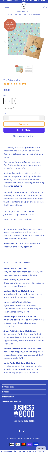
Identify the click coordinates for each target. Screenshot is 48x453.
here (29, 219)
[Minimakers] (24, 7)
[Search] (40, 7)
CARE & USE (18, 262)
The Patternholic (11, 80)
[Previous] (5, 42)
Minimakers (18, 438)
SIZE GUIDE (7, 262)
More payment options (24, 136)
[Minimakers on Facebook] (19, 431)
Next (29, 11)
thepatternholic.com (24, 214)
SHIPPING (27, 262)
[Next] (43, 42)
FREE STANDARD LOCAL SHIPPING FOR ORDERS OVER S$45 (24, 1)
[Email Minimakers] (28, 431)
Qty (4, 113)
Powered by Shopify (33, 438)
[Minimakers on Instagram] (24, 431)
